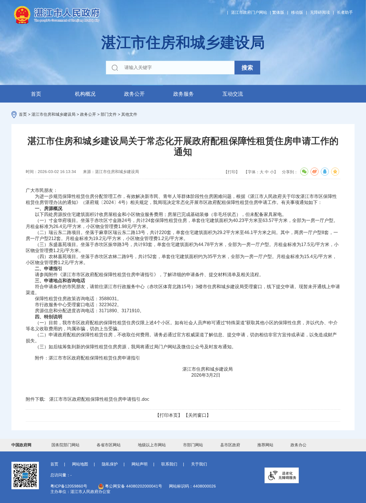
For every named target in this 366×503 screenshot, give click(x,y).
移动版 (297, 12)
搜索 (247, 67)
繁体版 (278, 12)
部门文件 (109, 114)
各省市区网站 (109, 445)
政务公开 (134, 94)
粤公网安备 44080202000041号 (133, 486)
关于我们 (199, 464)
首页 (36, 94)
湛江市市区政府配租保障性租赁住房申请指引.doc (99, 399)
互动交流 (232, 94)
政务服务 (183, 94)
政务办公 (299, 445)
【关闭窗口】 (197, 415)
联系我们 (169, 464)
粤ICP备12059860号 (68, 486)
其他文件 (129, 114)
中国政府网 (21, 445)
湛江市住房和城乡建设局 (53, 114)
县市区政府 (230, 445)
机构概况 (85, 94)
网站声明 (140, 464)
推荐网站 (265, 445)
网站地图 (80, 464)
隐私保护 (110, 464)
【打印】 (232, 172)
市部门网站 (193, 445)
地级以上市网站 (152, 445)
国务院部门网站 (65, 445)
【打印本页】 (168, 415)
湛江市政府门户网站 (249, 12)
